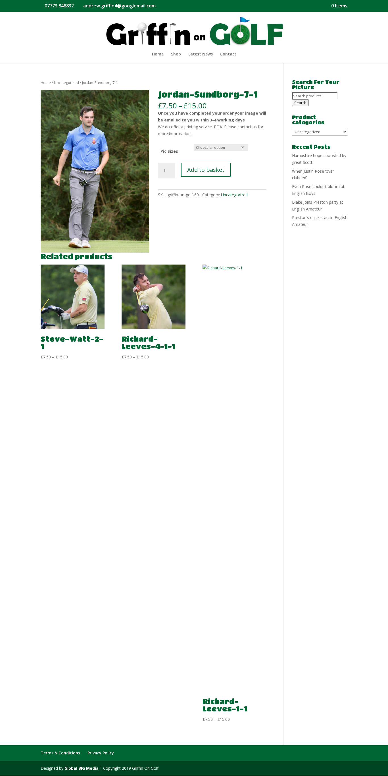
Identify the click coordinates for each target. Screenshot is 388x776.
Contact (228, 54)
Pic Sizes (169, 151)
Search (300, 102)
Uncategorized (66, 82)
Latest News (200, 54)
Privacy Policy (100, 753)
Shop (176, 54)
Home (158, 54)
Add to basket (205, 170)
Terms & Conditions (60, 753)
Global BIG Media (81, 768)
